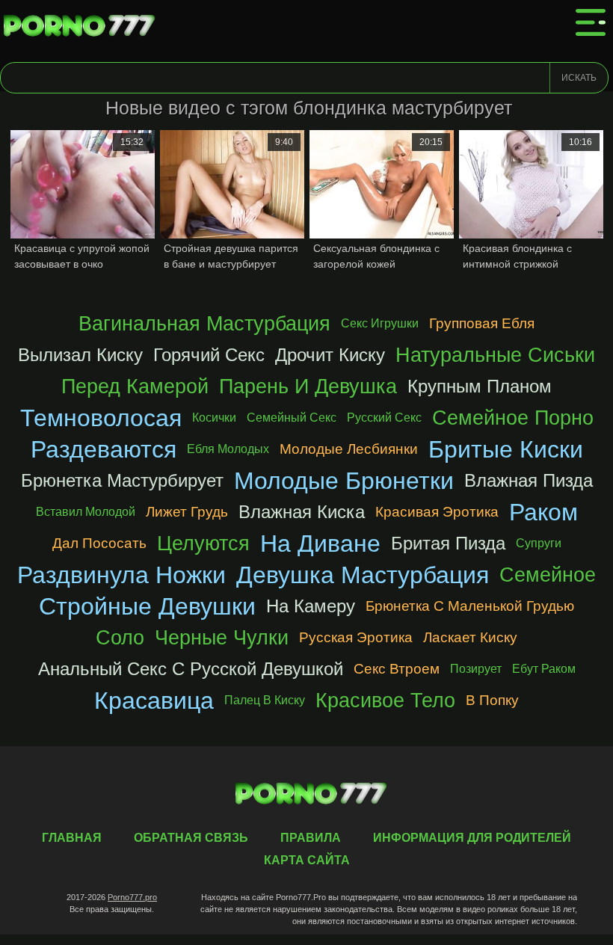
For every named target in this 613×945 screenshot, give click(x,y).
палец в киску (264, 700)
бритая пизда (448, 543)
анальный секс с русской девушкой (190, 669)
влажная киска (301, 512)
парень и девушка (308, 386)
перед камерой (135, 386)
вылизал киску (80, 355)
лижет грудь (187, 512)
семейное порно (513, 417)
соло (120, 637)
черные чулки (222, 637)
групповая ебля (482, 323)
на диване (320, 543)
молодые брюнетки (344, 481)
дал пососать (99, 543)
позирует (476, 668)
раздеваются (103, 449)
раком (543, 512)
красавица (154, 700)
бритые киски (505, 449)
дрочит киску (330, 355)
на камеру (310, 606)
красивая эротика (437, 512)
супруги (538, 543)
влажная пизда (528, 480)
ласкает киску (470, 637)
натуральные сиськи (495, 354)
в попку (492, 700)
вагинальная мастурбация (204, 323)
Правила (310, 837)
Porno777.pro (132, 897)
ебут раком (544, 668)
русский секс (384, 417)
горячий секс (209, 355)
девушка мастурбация (362, 575)
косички (214, 417)
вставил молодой (85, 511)
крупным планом (479, 386)
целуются (203, 543)
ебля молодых (228, 449)
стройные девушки (147, 606)
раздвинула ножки (121, 575)
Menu (591, 22)
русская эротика (356, 637)
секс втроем (397, 669)
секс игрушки (380, 323)
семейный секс (291, 417)
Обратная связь (191, 837)
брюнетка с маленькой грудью (470, 606)
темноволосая (101, 418)
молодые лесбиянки (349, 449)
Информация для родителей (472, 837)
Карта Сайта (307, 860)
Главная (82, 26)
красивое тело (385, 700)
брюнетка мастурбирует (122, 480)
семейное (547, 574)
